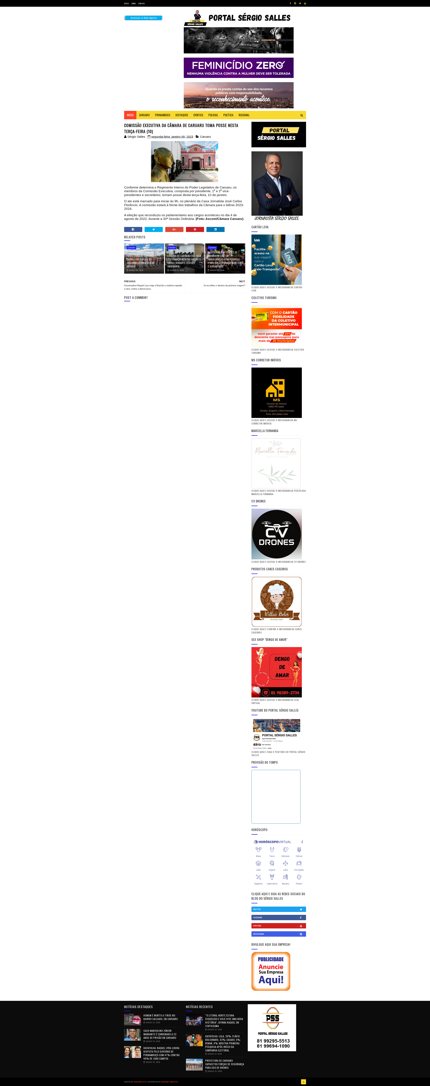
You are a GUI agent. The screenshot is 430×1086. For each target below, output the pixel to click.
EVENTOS (198, 115)
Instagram (258, 934)
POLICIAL (213, 115)
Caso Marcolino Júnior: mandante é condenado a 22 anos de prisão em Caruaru (160, 1034)
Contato (141, 3)
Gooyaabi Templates (169, 1081)
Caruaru (205, 136)
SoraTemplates (140, 1081)
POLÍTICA (228, 115)
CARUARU (144, 115)
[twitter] (300, 3)
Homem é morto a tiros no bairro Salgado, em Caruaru (160, 1017)
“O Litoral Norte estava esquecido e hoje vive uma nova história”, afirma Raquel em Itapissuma (224, 1020)
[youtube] (305, 3)
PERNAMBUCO (162, 115)
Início (126, 3)
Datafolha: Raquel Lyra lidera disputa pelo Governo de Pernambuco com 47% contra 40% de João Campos (161, 1053)
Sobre (133, 3)
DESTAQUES (182, 115)
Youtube (257, 925)
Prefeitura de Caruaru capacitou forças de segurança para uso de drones (141, 261)
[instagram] (295, 3)
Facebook (257, 917)
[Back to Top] (303, 1081)
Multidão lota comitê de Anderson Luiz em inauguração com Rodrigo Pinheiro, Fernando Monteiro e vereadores (225, 259)
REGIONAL (244, 115)
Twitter (257, 909)
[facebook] (290, 3)
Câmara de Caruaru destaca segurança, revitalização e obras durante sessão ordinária (184, 261)
